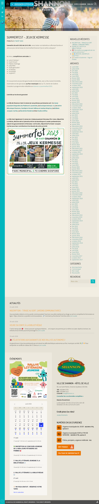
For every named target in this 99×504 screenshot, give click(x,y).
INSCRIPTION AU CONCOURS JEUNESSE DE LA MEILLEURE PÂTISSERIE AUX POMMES (28, 448)
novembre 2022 (77, 150)
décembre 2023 (77, 126)
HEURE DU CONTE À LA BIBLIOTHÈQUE (79, 47)
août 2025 (75, 89)
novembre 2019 (77, 217)
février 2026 (76, 78)
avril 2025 (75, 96)
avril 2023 (75, 141)
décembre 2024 (77, 104)
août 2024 (75, 111)
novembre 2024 (77, 106)
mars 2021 (75, 187)
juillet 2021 (75, 180)
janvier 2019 (76, 236)
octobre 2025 (76, 85)
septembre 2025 (77, 87)
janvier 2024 (76, 124)
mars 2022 (75, 165)
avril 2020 (75, 208)
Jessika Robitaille (62, 415)
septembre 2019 (77, 221)
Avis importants (77, 267)
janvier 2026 (76, 80)
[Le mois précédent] (42, 404)
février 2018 (76, 254)
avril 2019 (75, 230)
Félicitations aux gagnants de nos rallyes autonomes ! (83, 51)
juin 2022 (75, 160)
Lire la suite (73, 316)
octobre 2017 (76, 258)
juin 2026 (75, 71)
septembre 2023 (77, 132)
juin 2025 (75, 93)
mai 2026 (75, 72)
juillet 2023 (75, 135)
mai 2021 (75, 184)
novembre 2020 (77, 195)
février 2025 (76, 100)
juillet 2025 (75, 91)
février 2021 (76, 189)
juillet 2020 (75, 202)
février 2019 (76, 234)
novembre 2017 (77, 256)
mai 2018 (75, 248)
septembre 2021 (77, 176)
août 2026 (75, 67)
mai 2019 (75, 228)
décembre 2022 (77, 148)
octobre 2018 (76, 241)
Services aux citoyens (48, 4)
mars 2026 (75, 76)
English (90, 4)
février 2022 (76, 167)
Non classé (75, 271)
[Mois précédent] (15, 404)
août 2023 (75, 134)
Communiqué (76, 269)
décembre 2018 (77, 237)
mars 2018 (75, 252)
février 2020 (76, 211)
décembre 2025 (77, 82)
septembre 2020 (77, 198)
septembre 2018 (77, 243)
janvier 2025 (76, 102)
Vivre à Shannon (80, 4)
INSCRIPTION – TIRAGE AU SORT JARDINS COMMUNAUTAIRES (82, 43)
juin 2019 (75, 226)
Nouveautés (76, 273)
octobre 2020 (76, 197)
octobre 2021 (76, 174)
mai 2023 (75, 139)
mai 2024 (75, 117)
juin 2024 (75, 115)
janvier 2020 (76, 213)
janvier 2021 (76, 191)
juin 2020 (75, 204)
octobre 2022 (76, 152)
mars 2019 (75, 232)
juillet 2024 (75, 113)
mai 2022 (75, 161)
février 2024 (76, 122)
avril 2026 (75, 74)
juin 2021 (75, 182)
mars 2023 (75, 143)
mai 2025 (75, 95)
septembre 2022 (77, 154)
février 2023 (76, 145)
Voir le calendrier (19, 492)
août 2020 (75, 200)
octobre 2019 (76, 219)
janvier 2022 (76, 169)
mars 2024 (75, 121)
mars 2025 (75, 98)
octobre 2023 (76, 130)
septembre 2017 (77, 260)
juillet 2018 (75, 247)
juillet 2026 (75, 69)
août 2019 (75, 223)
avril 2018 (75, 250)
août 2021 (75, 178)
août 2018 (75, 245)
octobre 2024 (76, 108)
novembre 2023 (77, 128)
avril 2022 (75, 163)
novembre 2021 (77, 172)
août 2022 (75, 156)
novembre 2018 (77, 239)
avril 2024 (75, 119)
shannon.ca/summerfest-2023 (42, 86)
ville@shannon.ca (68, 393)
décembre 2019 (77, 215)
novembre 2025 (77, 84)
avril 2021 (75, 185)
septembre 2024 (77, 109)
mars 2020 (75, 210)
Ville (37, 4)
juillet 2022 (75, 158)
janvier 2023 (76, 147)
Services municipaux (65, 4)
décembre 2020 (77, 193)
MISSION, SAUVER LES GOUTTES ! (80, 55)
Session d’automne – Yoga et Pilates (82, 58)
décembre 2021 (77, 171)
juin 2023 (75, 137)
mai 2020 (75, 206)
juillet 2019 (75, 224)
